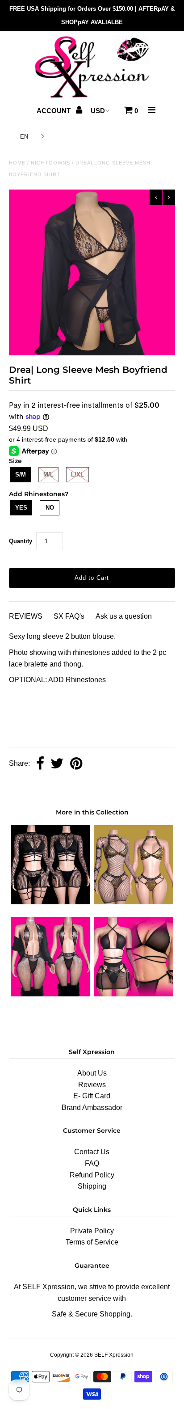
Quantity (20, 541)
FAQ (92, 1163)
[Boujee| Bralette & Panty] (133, 902)
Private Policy (92, 1231)
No (50, 507)
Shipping (92, 1186)
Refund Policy (92, 1175)
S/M (20, 474)
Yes (21, 507)
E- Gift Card (91, 1096)
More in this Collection (92, 812)
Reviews (92, 1084)
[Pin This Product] (76, 764)
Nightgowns (50, 162)
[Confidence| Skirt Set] (50, 902)
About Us (92, 1073)
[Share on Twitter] (57, 764)
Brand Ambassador (92, 1107)
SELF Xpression (114, 1355)
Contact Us (91, 1152)
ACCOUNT (54, 110)
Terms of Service (92, 1242)
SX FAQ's (70, 616)
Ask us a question (124, 616)
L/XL (77, 474)
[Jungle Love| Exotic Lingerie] (133, 994)
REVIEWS (26, 616)
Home (17, 162)
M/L (48, 474)
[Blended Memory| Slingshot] (50, 994)
